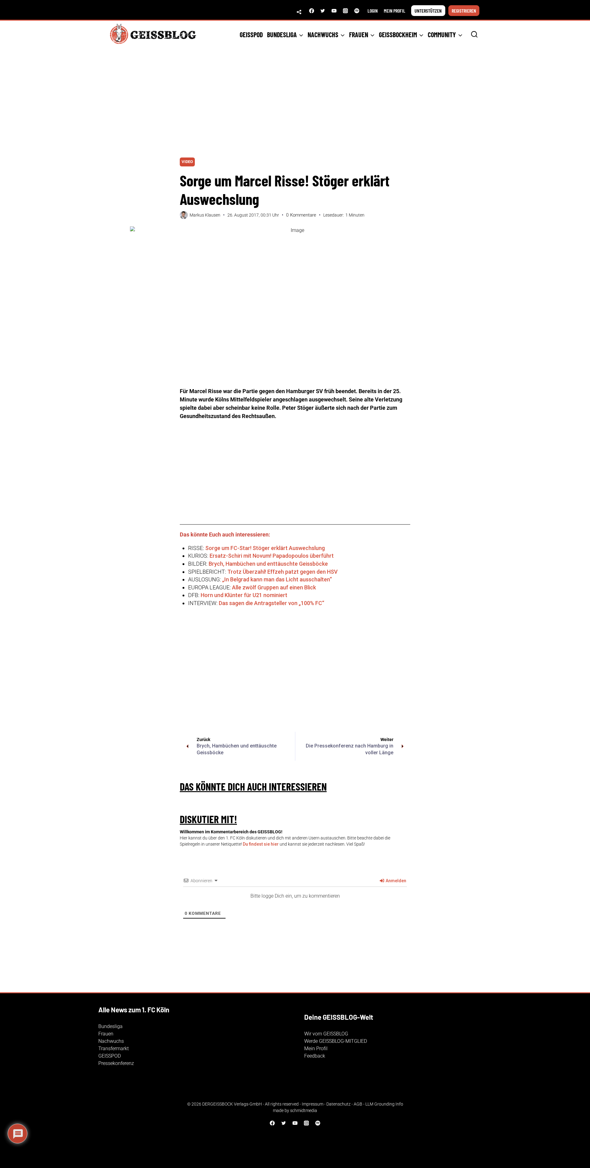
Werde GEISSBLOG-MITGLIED (335, 1041)
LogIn (373, 11)
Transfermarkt (113, 1048)
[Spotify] (357, 11)
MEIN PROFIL (394, 11)
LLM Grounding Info (384, 1104)
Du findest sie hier (261, 844)
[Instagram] (345, 11)
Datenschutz (338, 1104)
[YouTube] (334, 11)
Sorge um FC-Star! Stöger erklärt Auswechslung (265, 548)
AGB (358, 1104)
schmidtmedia (303, 1110)
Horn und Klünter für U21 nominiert (244, 595)
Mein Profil (316, 1048)
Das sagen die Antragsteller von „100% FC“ (271, 603)
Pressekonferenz (116, 1063)
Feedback (314, 1056)
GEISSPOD (251, 34)
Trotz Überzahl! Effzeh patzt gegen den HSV (282, 571)
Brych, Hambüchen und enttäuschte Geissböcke (268, 563)
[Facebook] (312, 11)
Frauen (105, 1034)
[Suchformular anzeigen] (474, 34)
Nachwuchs (111, 1041)
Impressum (312, 1104)
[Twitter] (323, 11)
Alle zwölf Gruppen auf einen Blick (274, 587)
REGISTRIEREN (464, 11)
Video (187, 161)
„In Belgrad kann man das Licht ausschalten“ (277, 579)
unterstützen (428, 11)
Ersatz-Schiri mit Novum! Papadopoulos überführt (272, 555)
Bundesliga (110, 1026)
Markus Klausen (205, 215)
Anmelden (395, 880)
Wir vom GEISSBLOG (326, 1034)
